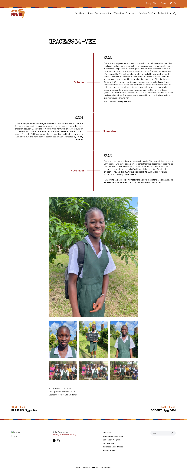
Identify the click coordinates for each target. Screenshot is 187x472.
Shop (155, 3)
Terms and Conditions (113, 447)
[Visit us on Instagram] (174, 3)
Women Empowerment (98, 13)
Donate (164, 3)
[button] (174, 13)
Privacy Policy (109, 450)
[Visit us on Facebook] (171, 3)
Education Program (123, 13)
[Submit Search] (172, 433)
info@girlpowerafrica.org (64, 434)
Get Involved (146, 13)
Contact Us (163, 13)
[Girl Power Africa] (19, 13)
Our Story (80, 13)
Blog (148, 3)
